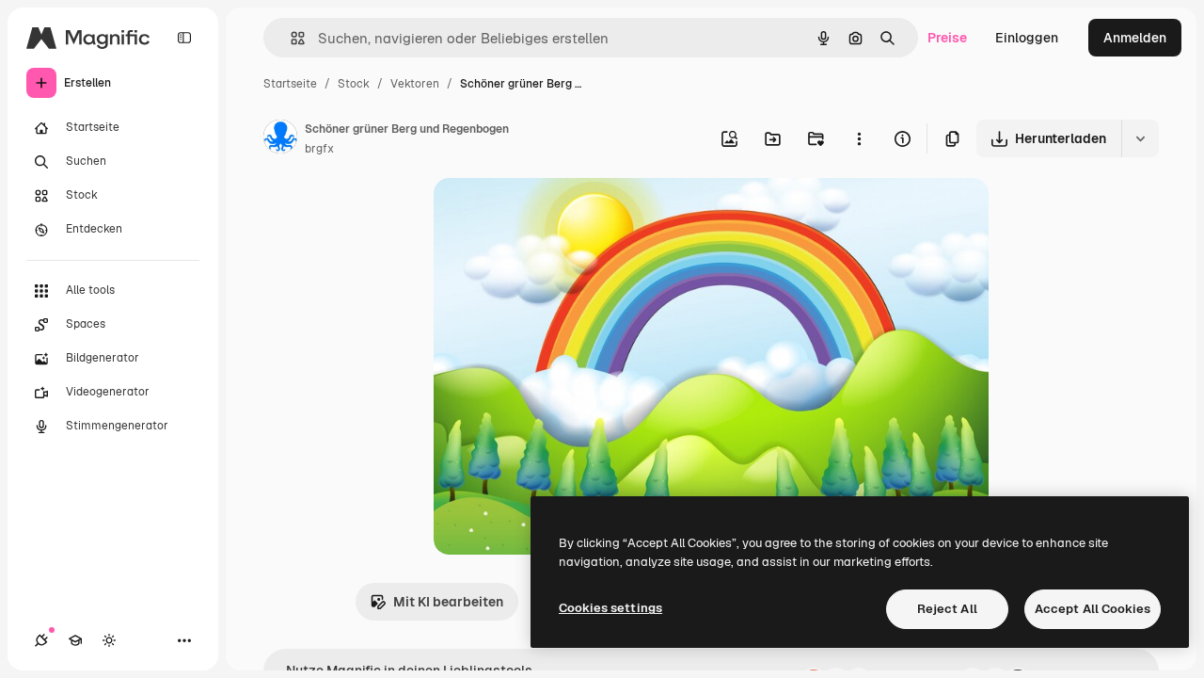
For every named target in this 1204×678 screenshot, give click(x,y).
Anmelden (1134, 37)
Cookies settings (610, 608)
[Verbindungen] (41, 640)
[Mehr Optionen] (859, 138)
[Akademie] (75, 640)
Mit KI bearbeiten (448, 601)
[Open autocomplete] (290, 38)
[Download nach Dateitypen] (1140, 138)
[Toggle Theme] (109, 640)
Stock (354, 83)
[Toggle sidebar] (184, 38)
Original (554, 214)
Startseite (290, 83)
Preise (947, 37)
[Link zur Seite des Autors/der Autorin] (280, 139)
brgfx (319, 148)
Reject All (947, 609)
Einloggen (1026, 37)
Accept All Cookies (1092, 609)
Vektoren (414, 83)
